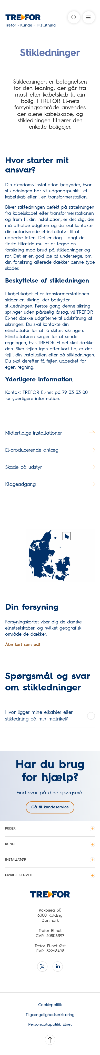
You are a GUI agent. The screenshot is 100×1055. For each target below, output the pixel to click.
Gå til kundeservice (50, 807)
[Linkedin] (58, 966)
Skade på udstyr (23, 467)
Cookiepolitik (50, 1005)
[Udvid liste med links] (92, 828)
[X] (42, 966)
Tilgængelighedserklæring (50, 1015)
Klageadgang (20, 484)
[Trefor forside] (16, 18)
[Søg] (74, 17)
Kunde (26, 26)
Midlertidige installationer (33, 433)
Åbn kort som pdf (22, 645)
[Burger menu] (89, 17)
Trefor (10, 26)
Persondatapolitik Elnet (50, 1025)
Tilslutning (46, 26)
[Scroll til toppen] (50, 1040)
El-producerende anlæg (31, 450)
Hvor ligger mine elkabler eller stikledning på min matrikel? (39, 716)
